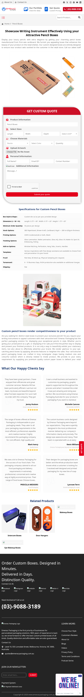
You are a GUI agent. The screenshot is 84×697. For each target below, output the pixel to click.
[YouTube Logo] (67, 589)
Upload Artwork (18, 148)
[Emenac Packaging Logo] (11, 623)
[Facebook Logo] (7, 589)
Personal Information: (21, 156)
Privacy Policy (67, 652)
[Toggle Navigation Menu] (3, 17)
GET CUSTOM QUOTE (42, 111)
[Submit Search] (79, 17)
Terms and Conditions (70, 656)
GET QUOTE (81, 448)
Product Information (20, 119)
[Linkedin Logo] (32, 589)
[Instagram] (70, 2)
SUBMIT (33, 675)
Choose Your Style (68, 631)
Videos (64, 648)
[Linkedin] (80, 2)
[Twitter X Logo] (55, 589)
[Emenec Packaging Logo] (9, 9)
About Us (8, 2)
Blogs (63, 643)
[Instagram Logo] (20, 589)
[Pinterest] (74, 2)
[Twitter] (67, 2)
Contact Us (22, 2)
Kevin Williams (73, 444)
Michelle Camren (72, 404)
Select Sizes (16, 129)
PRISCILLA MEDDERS (29, 484)
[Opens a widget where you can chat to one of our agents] (69, 684)
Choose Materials (18, 138)
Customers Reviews (69, 635)
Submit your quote (42, 194)
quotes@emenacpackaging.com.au (19, 653)
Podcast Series (67, 660)
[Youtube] (77, 2)
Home (7, 24)
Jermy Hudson (32, 404)
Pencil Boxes (17, 24)
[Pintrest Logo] (44, 589)
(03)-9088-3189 (21, 606)
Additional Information (27, 166)
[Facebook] (64, 2)
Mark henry (33, 444)
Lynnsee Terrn (73, 484)
